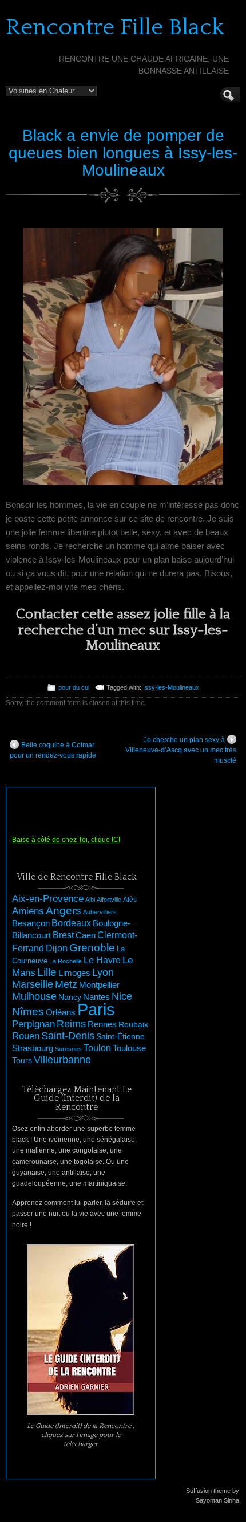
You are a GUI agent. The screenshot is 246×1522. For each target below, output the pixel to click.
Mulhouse (34, 996)
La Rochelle (65, 961)
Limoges (74, 973)
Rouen (25, 1036)
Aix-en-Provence (48, 898)
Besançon (31, 923)
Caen (86, 935)
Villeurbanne (62, 1059)
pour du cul (73, 687)
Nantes (96, 997)
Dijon (57, 948)
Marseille (32, 984)
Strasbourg (32, 1048)
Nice (122, 996)
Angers (63, 911)
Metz (66, 984)
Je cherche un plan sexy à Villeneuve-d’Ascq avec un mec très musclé (180, 750)
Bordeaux (71, 923)
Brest (63, 935)
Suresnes (68, 1048)
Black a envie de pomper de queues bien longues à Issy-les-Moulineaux (123, 153)
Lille (47, 972)
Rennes (102, 1024)
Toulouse (129, 1048)
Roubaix (133, 1024)
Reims (71, 1023)
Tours (22, 1060)
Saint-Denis (67, 1035)
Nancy (69, 997)
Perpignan (33, 1023)
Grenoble (92, 948)
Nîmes (28, 1012)
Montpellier (99, 985)
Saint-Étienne (120, 1036)
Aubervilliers (100, 912)
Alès (130, 899)
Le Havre (102, 960)
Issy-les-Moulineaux (171, 687)
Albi (90, 899)
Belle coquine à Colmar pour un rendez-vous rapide (53, 750)
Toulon (97, 1048)
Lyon (103, 972)
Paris (96, 1009)
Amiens (28, 911)
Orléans (61, 1012)
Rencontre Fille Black (115, 27)
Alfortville (109, 899)
